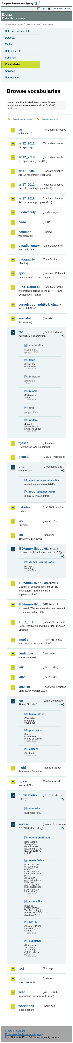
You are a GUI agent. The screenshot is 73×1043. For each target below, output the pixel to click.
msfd (22, 767)
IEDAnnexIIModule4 (30, 604)
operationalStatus (35, 837)
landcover (25, 653)
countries (34, 808)
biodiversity (27, 212)
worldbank (26, 1006)
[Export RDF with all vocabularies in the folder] (62, 336)
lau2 (21, 677)
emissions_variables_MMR (35, 480)
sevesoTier (35, 901)
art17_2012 (26, 184)
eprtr (22, 273)
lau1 (21, 667)
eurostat (24, 318)
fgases (23, 443)
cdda (22, 222)
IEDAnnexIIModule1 (30, 548)
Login (43, 8)
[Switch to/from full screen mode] (50, 9)
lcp (20, 700)
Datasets (10, 37)
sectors (33, 748)
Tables (8, 44)
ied (20, 535)
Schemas (10, 57)
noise (22, 781)
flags (32, 360)
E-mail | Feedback (15, 1030)
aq (20, 129)
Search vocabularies (22, 119)
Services (10, 71)
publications (27, 795)
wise (21, 992)
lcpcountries (35, 714)
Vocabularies (13, 64)
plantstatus (35, 730)
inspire (23, 639)
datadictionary (29, 245)
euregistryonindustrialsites (30, 304)
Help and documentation (18, 31)
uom (21, 978)
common (25, 232)
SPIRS (33, 921)
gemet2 (23, 456)
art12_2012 (26, 143)
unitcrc (33, 420)
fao (20, 332)
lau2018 (24, 687)
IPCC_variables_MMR (35, 491)
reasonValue (35, 860)
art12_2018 (26, 157)
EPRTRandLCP (29, 287)
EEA (21, 3)
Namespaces (12, 77)
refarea (33, 391)
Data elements (13, 51)
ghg (21, 466)
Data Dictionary (33, 24)
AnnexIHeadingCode (35, 562)
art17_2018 (26, 198)
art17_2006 (26, 171)
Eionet (20, 24)
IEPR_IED (25, 622)
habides (24, 507)
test (21, 968)
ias (20, 521)
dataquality (26, 259)
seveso (23, 824)
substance (35, 940)
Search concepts (50, 119)
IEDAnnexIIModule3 (30, 583)
